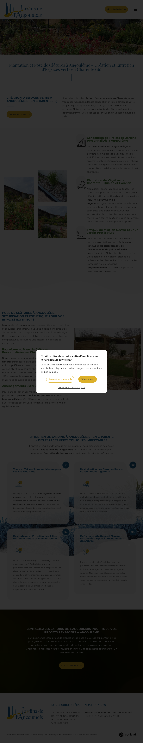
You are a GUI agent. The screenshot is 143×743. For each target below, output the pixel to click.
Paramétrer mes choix (60, 379)
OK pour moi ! (88, 379)
